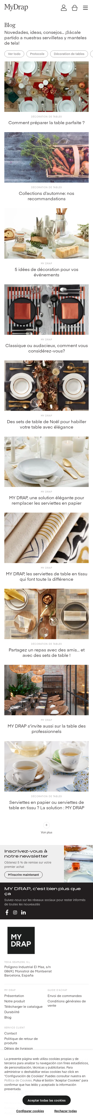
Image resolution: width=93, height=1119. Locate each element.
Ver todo (14, 54)
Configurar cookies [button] (30, 1111)
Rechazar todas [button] (65, 1111)
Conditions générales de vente (67, 1003)
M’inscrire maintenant (23, 874)
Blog (7, 1017)
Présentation (14, 995)
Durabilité (11, 1011)
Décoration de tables (69, 54)
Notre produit (14, 1001)
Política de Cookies (18, 1080)
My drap (46, 263)
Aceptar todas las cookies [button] (47, 1100)
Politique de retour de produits (21, 1040)
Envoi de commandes (65, 995)
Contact (10, 1033)
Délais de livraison (18, 1048)
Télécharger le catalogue (23, 1006)
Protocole (37, 54)
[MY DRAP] (16, 7)
